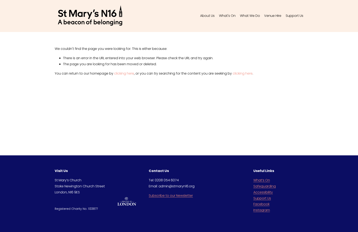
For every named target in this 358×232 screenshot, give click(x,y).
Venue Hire (272, 15)
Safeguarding (264, 186)
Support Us (262, 198)
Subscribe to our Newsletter (171, 195)
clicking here (124, 73)
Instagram (261, 210)
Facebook (261, 204)
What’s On (261, 180)
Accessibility (263, 192)
